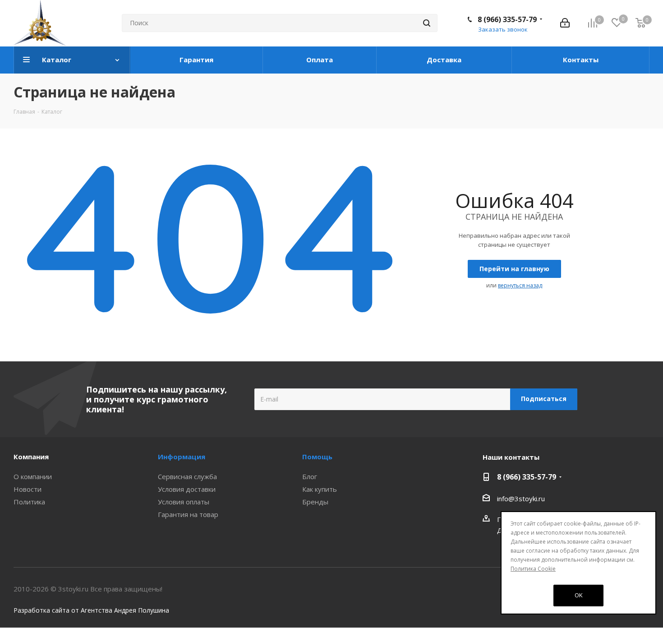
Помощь (317, 456)
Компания (31, 456)
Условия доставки (187, 489)
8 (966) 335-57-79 (507, 19)
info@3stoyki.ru (521, 498)
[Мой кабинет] (565, 23)
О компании (33, 476)
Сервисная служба (187, 476)
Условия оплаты (183, 501)
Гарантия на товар (188, 514)
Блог (309, 476)
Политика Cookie (533, 569)
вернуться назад (520, 285)
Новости (27, 489)
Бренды (315, 501)
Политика (29, 501)
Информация (181, 456)
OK (579, 595)
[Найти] (426, 23)
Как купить (319, 489)
